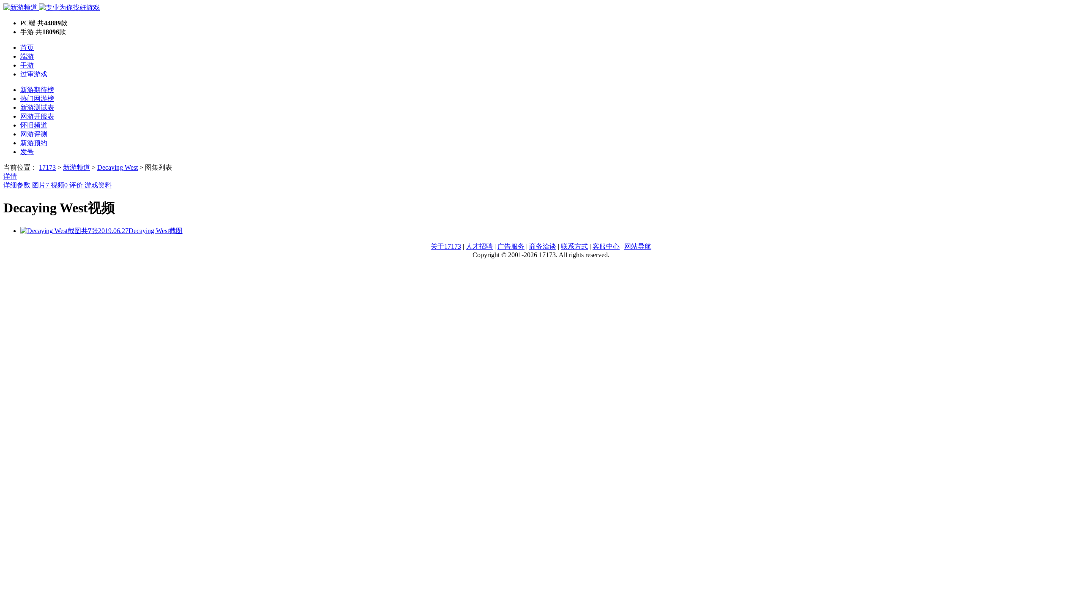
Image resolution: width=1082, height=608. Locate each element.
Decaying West (117, 167)
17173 (47, 167)
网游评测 (33, 134)
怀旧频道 (33, 125)
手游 (27, 65)
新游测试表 (37, 107)
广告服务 (511, 246)
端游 (27, 56)
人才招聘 (479, 246)
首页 (27, 47)
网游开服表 (37, 116)
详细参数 (17, 185)
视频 (59, 185)
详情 (10, 176)
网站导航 (637, 246)
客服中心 (606, 246)
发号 (27, 151)
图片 (40, 185)
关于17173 (446, 246)
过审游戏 (33, 74)
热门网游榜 (37, 98)
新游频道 (76, 167)
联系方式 (574, 246)
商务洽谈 (542, 246)
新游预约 (33, 143)
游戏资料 (98, 185)
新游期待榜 (37, 89)
